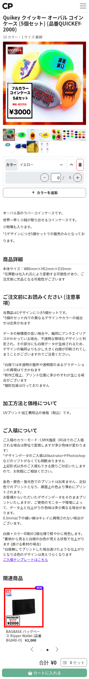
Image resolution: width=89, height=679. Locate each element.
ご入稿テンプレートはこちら (25, 559)
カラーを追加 (47, 192)
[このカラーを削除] (80, 165)
